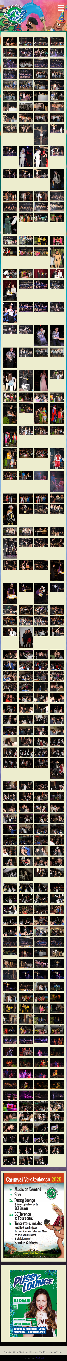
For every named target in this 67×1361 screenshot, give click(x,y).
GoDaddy (40, 1358)
